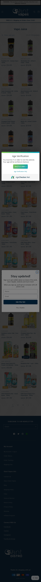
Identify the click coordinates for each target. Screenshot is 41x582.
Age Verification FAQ (20, 171)
